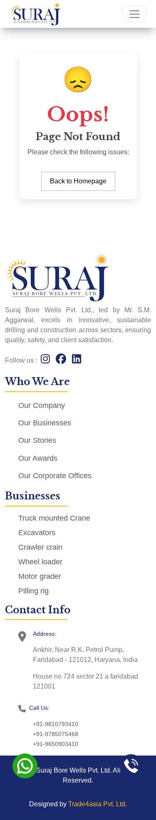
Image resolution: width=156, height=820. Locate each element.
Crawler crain (40, 547)
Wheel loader (40, 562)
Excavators (36, 533)
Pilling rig (33, 591)
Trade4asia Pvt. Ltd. (97, 804)
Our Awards (37, 458)
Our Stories (37, 440)
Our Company (41, 405)
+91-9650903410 (55, 744)
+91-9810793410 (55, 724)
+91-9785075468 (55, 734)
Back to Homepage (78, 181)
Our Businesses (44, 423)
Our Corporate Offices (55, 476)
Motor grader (39, 576)
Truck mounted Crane (54, 518)
